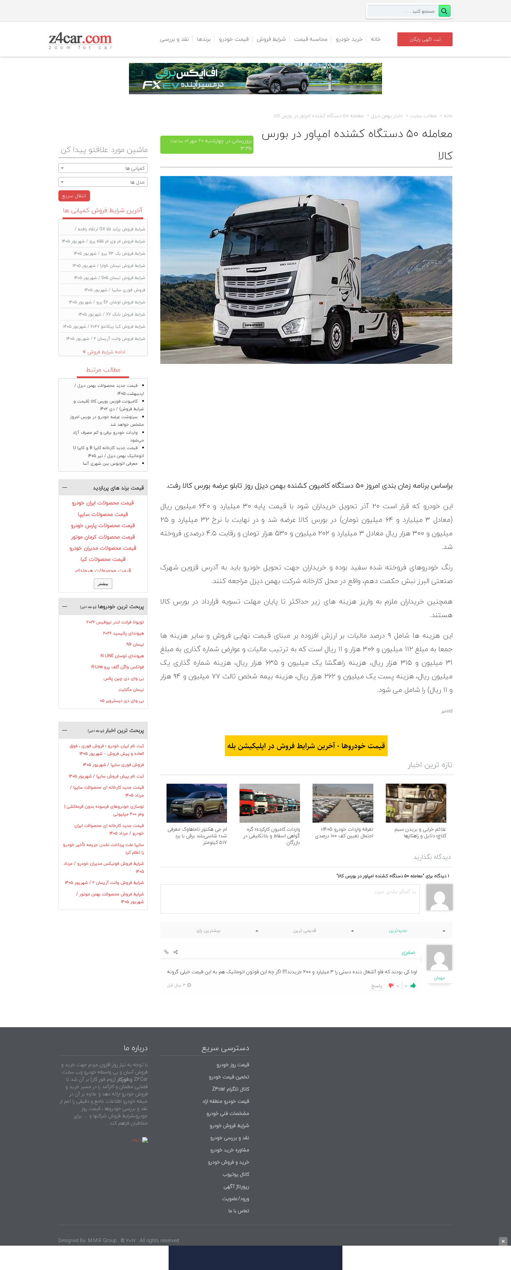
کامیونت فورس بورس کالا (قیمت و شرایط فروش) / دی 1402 (108, 405)
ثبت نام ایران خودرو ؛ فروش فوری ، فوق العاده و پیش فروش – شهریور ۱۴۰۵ (107, 749)
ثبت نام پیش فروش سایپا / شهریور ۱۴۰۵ (106, 776)
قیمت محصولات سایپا (103, 514)
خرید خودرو (349, 39)
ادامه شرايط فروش (106, 352)
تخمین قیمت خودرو (229, 1076)
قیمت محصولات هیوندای (103, 570)
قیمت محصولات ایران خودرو (103, 502)
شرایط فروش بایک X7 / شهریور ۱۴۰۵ (112, 314)
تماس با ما (238, 1210)
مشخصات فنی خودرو (227, 1113)
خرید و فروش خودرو (227, 1162)
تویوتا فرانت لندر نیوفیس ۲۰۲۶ (115, 622)
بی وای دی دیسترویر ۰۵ (122, 700)
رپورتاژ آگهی (236, 1186)
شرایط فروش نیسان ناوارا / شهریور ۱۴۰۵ (109, 265)
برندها (204, 39)
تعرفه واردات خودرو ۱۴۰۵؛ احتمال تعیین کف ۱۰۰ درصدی (344, 832)
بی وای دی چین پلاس (124, 678)
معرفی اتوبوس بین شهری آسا (110, 463)
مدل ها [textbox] (137, 182)
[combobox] (103, 168)
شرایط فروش (271, 39)
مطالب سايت (423, 116)
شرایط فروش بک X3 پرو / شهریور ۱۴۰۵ (109, 253)
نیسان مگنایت (131, 689)
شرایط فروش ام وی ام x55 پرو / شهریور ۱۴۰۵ (103, 241)
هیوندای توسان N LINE (122, 656)
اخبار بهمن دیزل (387, 116)
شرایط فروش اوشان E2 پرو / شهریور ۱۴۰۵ (107, 302)
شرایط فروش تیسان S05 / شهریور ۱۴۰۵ (109, 277)
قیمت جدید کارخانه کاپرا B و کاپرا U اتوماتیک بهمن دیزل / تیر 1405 (108, 451)
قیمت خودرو (234, 39)
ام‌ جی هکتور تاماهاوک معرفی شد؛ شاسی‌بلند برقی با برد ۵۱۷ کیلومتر (197, 836)
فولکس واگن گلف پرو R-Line (117, 667)
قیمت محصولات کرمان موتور (103, 536)
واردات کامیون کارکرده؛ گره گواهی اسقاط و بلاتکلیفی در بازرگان (271, 836)
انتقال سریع (74, 195)
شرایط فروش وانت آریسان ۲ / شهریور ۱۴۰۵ (105, 338)
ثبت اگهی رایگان (425, 39)
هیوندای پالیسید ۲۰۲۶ (123, 633)
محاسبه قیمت (310, 39)
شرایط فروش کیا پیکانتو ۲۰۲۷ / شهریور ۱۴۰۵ (104, 326)
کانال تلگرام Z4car (230, 1089)
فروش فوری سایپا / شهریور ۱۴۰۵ (114, 290)
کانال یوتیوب (235, 1174)
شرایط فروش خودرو (229, 1125)
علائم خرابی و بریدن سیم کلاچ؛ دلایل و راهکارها (420, 832)
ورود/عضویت (235, 1198)
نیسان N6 (135, 644)
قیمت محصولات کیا (103, 559)
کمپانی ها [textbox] (135, 168)
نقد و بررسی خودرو (229, 1137)
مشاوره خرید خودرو (229, 1149)
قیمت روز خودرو (233, 1064)
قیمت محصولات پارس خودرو (103, 525)
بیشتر (103, 583)
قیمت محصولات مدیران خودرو (103, 547)
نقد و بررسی (174, 39)
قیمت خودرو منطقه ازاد (225, 1101)
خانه (376, 39)
